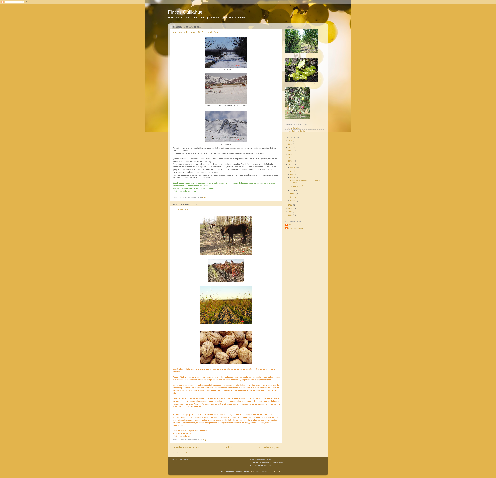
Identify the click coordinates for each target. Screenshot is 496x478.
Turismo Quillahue (292, 128)
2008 (290, 215)
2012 (290, 164)
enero (293, 201)
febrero (293, 197)
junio (292, 174)
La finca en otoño (181, 209)
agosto (293, 167)
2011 (290, 205)
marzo (293, 194)
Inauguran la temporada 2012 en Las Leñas (195, 32)
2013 (290, 161)
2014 (290, 158)
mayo (292, 178)
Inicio (229, 447)
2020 (290, 141)
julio (292, 171)
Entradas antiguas (269, 447)
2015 (290, 154)
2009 (290, 212)
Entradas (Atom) (190, 453)
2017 (290, 147)
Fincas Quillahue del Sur (295, 131)
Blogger (277, 471)
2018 (290, 144)
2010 (290, 208)
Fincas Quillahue (185, 12)
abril (292, 190)
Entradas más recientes (185, 447)
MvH (253, 471)
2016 (290, 151)
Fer (289, 225)
